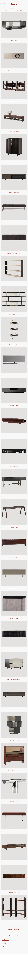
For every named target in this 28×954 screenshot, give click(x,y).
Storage (12, 8)
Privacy (4, 946)
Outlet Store (5, 939)
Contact (5, 941)
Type (9, 10)
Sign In (4, 945)
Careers (4, 943)
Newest (21, 10)
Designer (13, 10)
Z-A (17, 10)
